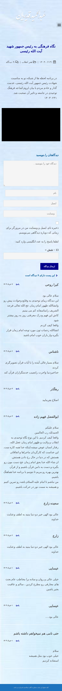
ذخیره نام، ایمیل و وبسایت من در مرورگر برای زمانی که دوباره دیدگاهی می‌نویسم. (32, 230)
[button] (59, 25)
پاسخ (17, 284)
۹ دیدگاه (10, 62)
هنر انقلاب (27, 62)
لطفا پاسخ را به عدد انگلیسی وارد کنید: (37, 241)
